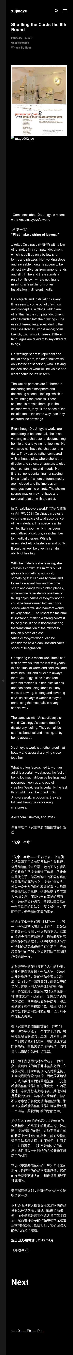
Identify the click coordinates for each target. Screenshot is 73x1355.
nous (28, 47)
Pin (40, 1330)
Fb (29, 1330)
